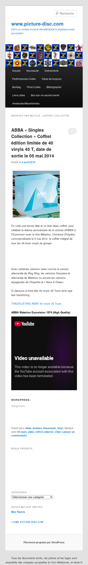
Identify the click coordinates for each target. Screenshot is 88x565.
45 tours (22, 432)
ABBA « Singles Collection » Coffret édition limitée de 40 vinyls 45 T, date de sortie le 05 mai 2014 (32, 143)
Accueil (16, 70)
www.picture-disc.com (37, 23)
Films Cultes (34, 87)
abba (31, 432)
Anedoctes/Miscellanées (25, 103)
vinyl (57, 432)
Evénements (52, 70)
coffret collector (44, 432)
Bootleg (16, 87)
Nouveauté (32, 70)
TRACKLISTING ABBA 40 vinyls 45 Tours (36, 303)
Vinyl (60, 428)
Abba (28, 428)
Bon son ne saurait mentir (45, 95)
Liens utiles (18, 95)
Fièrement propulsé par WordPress (44, 542)
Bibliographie (53, 87)
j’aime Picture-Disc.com (27, 522)
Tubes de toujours (51, 78)
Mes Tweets (18, 512)
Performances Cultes (24, 78)
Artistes (37, 428)
